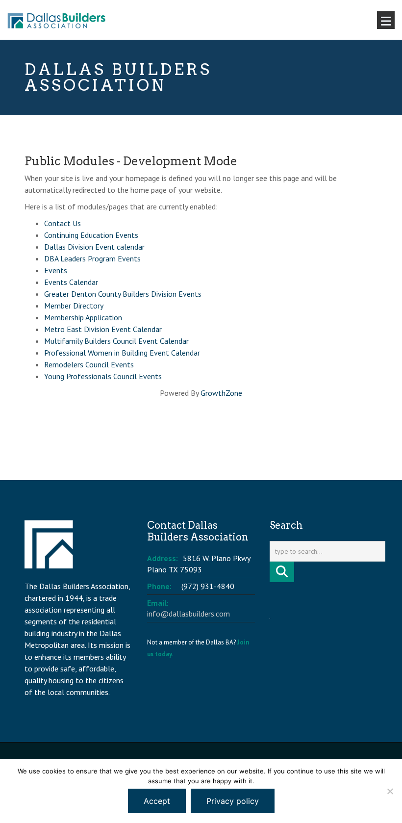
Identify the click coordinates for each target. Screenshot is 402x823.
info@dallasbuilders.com (188, 613)
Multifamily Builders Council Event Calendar (116, 341)
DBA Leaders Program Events (92, 258)
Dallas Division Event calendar (94, 247)
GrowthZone (221, 393)
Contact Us (62, 223)
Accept (157, 801)
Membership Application (83, 317)
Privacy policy (232, 801)
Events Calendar (71, 282)
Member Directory (73, 305)
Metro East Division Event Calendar (103, 329)
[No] (390, 791)
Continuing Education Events (91, 235)
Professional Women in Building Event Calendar (122, 353)
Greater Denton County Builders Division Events (122, 294)
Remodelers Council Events (89, 364)
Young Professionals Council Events (103, 376)
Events (55, 270)
